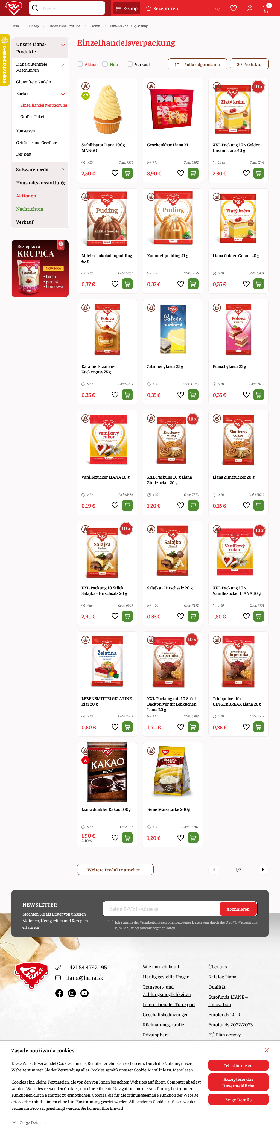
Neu (114, 64)
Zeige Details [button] (32, 1122)
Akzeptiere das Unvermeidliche (238, 1082)
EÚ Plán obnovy (224, 1034)
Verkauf (142, 64)
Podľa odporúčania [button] (201, 64)
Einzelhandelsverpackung (43, 104)
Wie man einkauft (161, 966)
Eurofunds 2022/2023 (230, 1024)
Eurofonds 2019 (224, 1014)
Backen (23, 93)
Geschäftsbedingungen (166, 1014)
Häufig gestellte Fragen (166, 976)
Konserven (25, 130)
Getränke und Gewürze (36, 142)
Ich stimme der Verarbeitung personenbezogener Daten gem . (186, 924)
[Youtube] (84, 992)
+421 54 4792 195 (86, 967)
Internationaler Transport (169, 1004)
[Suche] (35, 7)
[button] (126, 8)
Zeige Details (238, 1099)
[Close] (266, 1050)
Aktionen (26, 195)
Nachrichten (29, 208)
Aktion (91, 64)
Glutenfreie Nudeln (33, 81)
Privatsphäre (156, 1034)
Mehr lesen (183, 1069)
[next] (263, 869)
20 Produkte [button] (249, 64)
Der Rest (23, 153)
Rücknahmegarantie (163, 1024)
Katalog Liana (222, 976)
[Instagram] (73, 992)
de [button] (217, 8)
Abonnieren (238, 908)
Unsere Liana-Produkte (31, 47)
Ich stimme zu (238, 1065)
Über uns (217, 966)
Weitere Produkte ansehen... (116, 869)
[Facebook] (60, 992)
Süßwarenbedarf (34, 169)
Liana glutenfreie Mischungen (31, 66)
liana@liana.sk (84, 977)
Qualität (217, 986)
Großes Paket (32, 116)
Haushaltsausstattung (40, 182)
